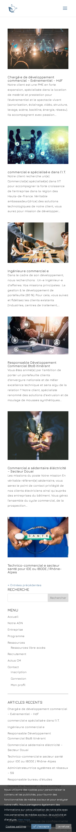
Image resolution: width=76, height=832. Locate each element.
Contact (13, 667)
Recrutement (17, 654)
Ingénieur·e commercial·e (28, 271)
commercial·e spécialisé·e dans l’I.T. (37, 172)
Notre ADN (15, 623)
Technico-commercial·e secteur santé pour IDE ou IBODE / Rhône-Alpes (35, 568)
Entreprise (15, 629)
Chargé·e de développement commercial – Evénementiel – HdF (35, 78)
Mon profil (18, 685)
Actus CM (14, 660)
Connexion (18, 678)
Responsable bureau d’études (30, 779)
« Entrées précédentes (24, 585)
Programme (16, 636)
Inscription (19, 672)
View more (24, 819)
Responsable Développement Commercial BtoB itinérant (32, 364)
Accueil (13, 616)
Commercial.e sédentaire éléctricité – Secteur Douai (37, 469)
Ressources (16, 642)
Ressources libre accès (28, 647)
